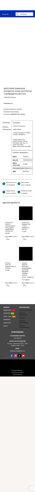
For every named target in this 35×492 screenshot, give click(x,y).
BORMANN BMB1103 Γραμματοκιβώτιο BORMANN (10, 265)
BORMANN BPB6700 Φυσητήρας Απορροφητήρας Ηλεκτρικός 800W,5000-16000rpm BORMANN (27, 269)
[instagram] (15, 355)
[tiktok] (19, 355)
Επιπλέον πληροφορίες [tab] (6, 128)
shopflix (22, 114)
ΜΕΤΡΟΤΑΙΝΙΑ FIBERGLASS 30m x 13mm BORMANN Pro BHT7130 (26, 226)
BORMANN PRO (15, 114)
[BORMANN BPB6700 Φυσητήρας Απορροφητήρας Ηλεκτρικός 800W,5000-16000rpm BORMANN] (26, 254)
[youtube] (23, 355)
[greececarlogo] (17, 361)
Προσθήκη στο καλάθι (8, 238)
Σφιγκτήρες (15, 112)
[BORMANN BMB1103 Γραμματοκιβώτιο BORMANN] (9, 254)
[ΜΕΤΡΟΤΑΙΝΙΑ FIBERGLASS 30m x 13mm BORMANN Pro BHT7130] (26, 213)
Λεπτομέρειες (13, 236)
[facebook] (11, 355)
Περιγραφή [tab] (6, 122)
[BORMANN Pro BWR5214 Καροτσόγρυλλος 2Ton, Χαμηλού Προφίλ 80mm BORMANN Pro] (9, 213)
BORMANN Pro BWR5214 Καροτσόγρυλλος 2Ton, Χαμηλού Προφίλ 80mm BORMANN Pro (10, 227)
